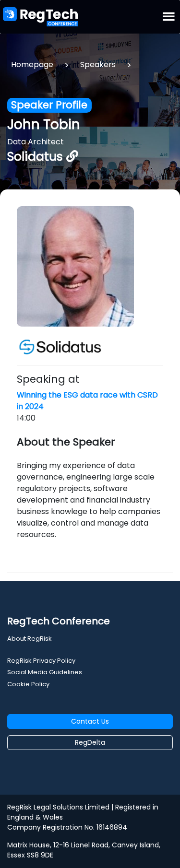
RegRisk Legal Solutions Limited (58, 807)
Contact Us (90, 721)
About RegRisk (29, 638)
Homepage (32, 64)
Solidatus (36, 156)
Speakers (98, 64)
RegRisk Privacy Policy (41, 660)
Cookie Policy (28, 684)
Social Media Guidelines (44, 672)
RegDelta (90, 742)
